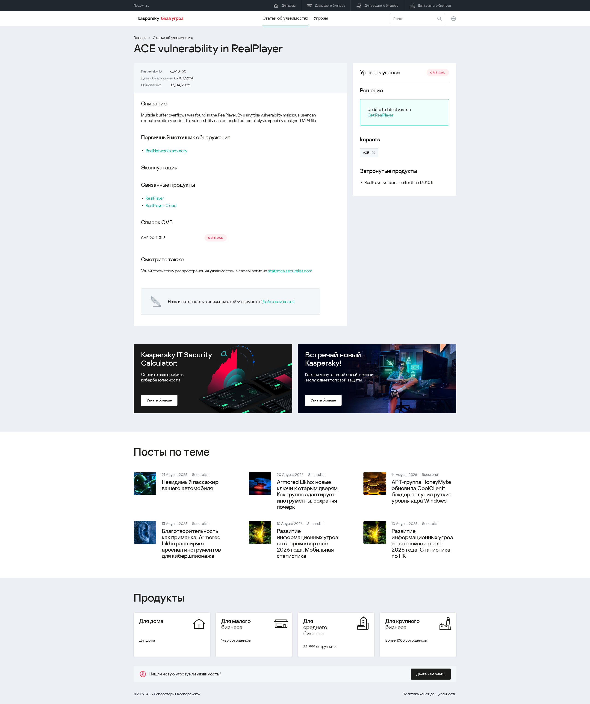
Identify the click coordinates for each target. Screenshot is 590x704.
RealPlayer (155, 198)
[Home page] (161, 19)
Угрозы (321, 18)
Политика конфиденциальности (429, 694)
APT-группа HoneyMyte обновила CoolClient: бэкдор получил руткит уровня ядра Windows (421, 491)
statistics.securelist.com (290, 270)
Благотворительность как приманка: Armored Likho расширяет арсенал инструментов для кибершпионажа (191, 543)
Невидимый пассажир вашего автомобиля (190, 485)
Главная (140, 37)
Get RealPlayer (380, 115)
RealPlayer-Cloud (161, 205)
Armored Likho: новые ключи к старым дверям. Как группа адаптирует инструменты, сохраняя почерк (308, 494)
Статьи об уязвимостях (285, 18)
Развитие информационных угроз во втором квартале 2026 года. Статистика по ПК (422, 543)
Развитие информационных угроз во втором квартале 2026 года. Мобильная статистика (307, 543)
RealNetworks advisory (166, 150)
